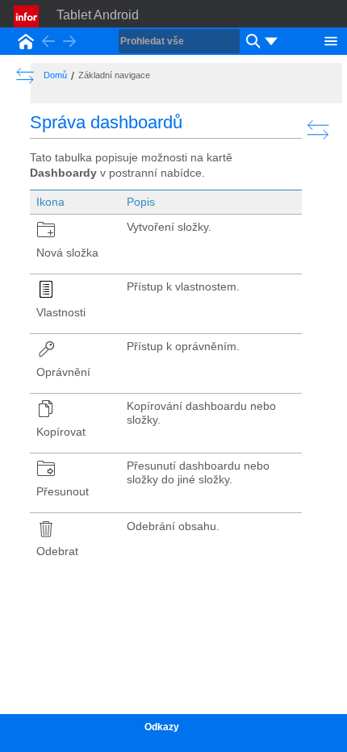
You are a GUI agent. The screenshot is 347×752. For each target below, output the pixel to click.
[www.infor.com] (27, 16)
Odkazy (161, 727)
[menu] (271, 41)
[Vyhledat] (251, 41)
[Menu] (330, 39)
